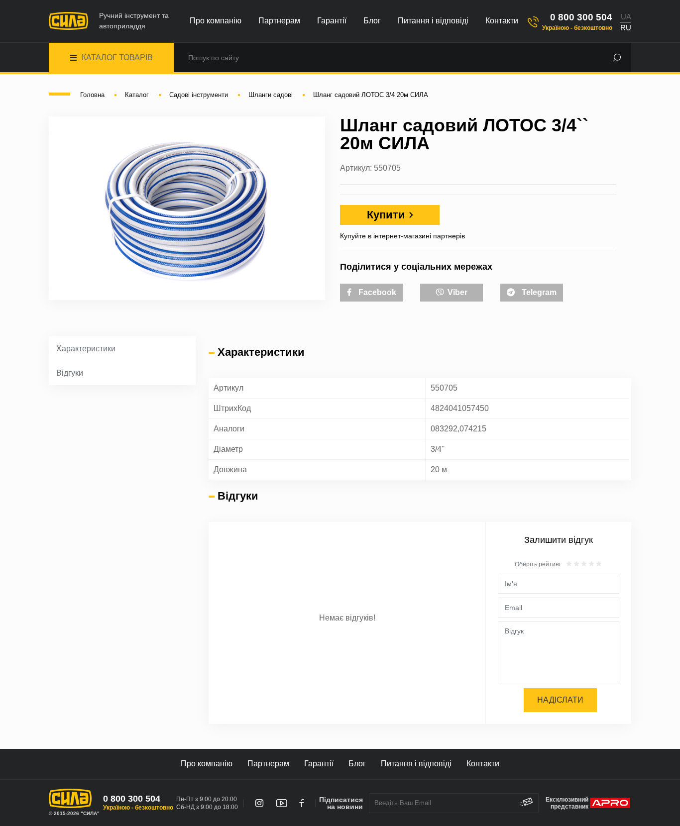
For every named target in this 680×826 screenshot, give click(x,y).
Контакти (501, 20)
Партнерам (279, 20)
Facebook (376, 292)
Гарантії (331, 20)
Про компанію (215, 20)
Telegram (538, 292)
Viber (456, 292)
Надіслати (560, 700)
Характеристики (85, 348)
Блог (372, 20)
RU (625, 27)
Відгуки (69, 373)
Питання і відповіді (433, 20)
